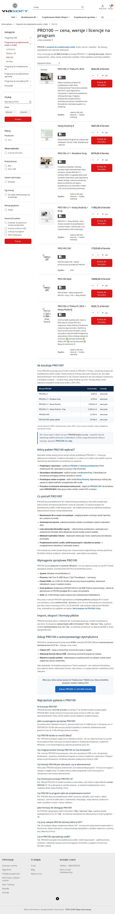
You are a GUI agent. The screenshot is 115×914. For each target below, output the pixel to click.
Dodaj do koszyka (101, 83)
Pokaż (18, 241)
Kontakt (5, 892)
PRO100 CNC (64, 248)
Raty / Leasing (8, 884)
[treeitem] (18, 38)
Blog (33, 869)
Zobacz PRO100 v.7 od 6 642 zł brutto (75, 689)
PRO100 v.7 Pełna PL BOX (71, 68)
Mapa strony (36, 873)
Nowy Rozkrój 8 (66, 125)
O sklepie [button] (36, 859)
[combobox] (48, 63)
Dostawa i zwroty (9, 865)
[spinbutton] (98, 75)
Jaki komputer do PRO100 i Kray (86, 608)
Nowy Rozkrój (83, 479)
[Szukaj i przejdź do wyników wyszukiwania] (82, 7)
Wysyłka (5, 888)
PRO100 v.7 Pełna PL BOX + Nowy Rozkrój (72, 308)
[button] (14, 17)
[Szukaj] (30, 102)
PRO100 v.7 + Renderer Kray (72, 153)
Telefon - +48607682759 (70, 865)
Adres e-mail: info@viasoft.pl (66, 871)
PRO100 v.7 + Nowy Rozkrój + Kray (73, 209)
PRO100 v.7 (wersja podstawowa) (84, 466)
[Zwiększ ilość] (103, 75)
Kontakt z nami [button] (68, 859)
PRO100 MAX (64, 278)
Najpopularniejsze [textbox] (44, 63)
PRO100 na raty (64, 441)
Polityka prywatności (11, 873)
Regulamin (6, 869)
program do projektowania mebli (61, 47)
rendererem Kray (85, 473)
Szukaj (18, 119)
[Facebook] (57, 898)
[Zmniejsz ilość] (93, 75)
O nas (33, 865)
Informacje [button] (8, 859)
